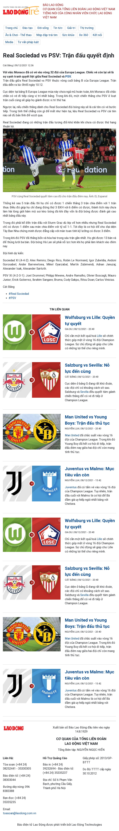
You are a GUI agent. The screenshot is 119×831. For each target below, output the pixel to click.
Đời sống (43, 28)
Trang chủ (11, 28)
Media (9, 42)
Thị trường (86, 28)
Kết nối (97, 35)
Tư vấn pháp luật (28, 42)
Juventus (71, 487)
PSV (68, 76)
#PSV (12, 298)
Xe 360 (83, 35)
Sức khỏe (68, 35)
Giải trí (71, 28)
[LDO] (32, 332)
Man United (72, 435)
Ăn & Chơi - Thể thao (18, 35)
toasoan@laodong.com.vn (19, 813)
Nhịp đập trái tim (47, 35)
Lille (99, 336)
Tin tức (58, 28)
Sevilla (84, 392)
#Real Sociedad (19, 293)
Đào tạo (27, 28)
